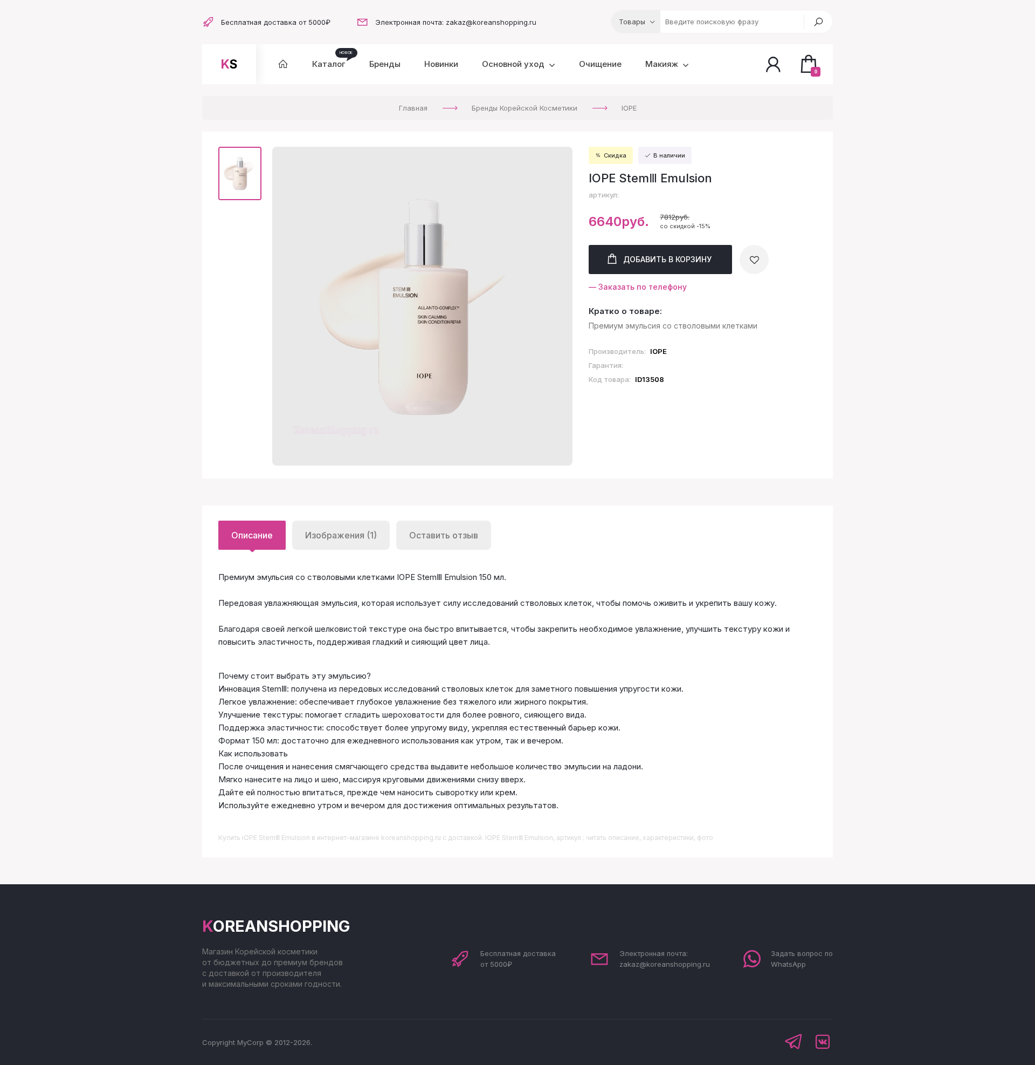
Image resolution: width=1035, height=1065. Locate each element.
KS (229, 64)
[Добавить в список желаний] (754, 259)
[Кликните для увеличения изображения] (422, 306)
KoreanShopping (276, 926)
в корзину (667, 259)
